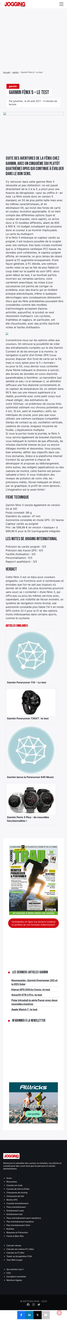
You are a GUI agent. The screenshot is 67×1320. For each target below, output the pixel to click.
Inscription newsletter (16, 1276)
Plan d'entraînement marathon (20, 1221)
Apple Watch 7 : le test (24, 1009)
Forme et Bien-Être (15, 1236)
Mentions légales (14, 1280)
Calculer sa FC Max (15, 1252)
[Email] (46, 1315)
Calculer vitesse (14, 1245)
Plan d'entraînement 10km (18, 1225)
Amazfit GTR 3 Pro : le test (26, 994)
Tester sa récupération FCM (19, 1256)
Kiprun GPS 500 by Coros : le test (30, 989)
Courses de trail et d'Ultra (18, 1189)
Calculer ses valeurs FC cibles (20, 1249)
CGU (9, 1273)
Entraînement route (15, 1210)
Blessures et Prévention (17, 1232)
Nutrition (10, 1229)
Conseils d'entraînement (17, 1203)
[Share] (21, 1315)
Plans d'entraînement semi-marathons (24, 1218)
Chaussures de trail (15, 1196)
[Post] (38, 1315)
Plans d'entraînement (16, 1207)
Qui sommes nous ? (15, 1269)
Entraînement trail (14, 1214)
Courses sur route (14, 1185)
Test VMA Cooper (14, 1260)
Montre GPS (12, 1200)
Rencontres (12, 1181)
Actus (9, 1178)
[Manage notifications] (59, 1312)
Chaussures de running (17, 1192)
